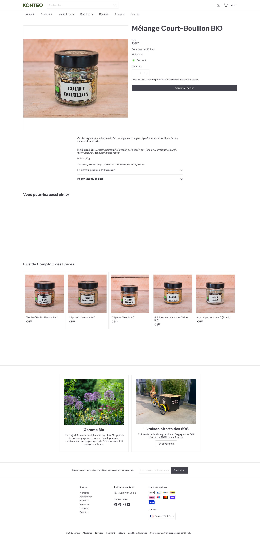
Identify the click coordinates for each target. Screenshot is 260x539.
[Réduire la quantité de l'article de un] (135, 73)
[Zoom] (75, 78)
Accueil (30, 14)
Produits (45, 14)
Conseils (103, 14)
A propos (84, 492)
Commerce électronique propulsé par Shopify (170, 533)
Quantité (136, 66)
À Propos (119, 14)
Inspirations (65, 14)
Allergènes (87, 533)
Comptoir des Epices (55, 264)
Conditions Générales (137, 533)
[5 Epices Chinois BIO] (130, 299)
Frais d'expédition (155, 79)
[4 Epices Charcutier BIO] (87, 299)
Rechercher (86, 496)
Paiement (110, 533)
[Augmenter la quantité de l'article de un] (146, 73)
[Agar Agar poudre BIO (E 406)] (215, 299)
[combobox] (83, 5)
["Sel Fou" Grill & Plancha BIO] (44, 299)
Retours (121, 533)
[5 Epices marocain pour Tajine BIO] (172, 300)
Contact (134, 14)
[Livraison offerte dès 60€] (166, 401)
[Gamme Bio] (94, 402)
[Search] (115, 5)
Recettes (85, 14)
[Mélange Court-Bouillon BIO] (41, 228)
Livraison (84, 508)
